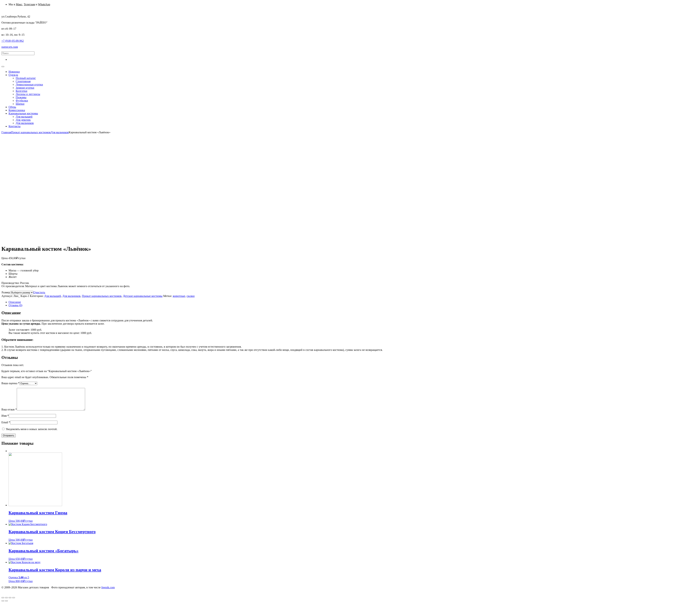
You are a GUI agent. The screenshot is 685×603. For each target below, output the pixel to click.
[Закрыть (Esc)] (2, 597)
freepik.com (108, 587)
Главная (6, 132)
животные (179, 295)
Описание (15, 302)
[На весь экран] (10, 597)
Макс (19, 4)
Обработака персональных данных (22, 590)
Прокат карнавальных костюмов (31, 132)
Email (5, 422)
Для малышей (52, 295)
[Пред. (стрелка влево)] (2, 600)
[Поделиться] (6, 597)
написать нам (9, 46)
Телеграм (29, 4)
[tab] (346, 302)
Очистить (39, 292)
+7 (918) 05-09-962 (12, 40)
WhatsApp (44, 4)
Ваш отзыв (9, 409)
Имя (5, 415)
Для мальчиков (60, 132)
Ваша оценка (10, 383)
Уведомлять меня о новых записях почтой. (31, 429)
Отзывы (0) (15, 305)
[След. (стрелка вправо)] (6, 600)
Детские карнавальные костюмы (143, 295)
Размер (6, 292)
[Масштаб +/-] (13, 597)
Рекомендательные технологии (95, 590)
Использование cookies (60, 590)
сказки (191, 295)
